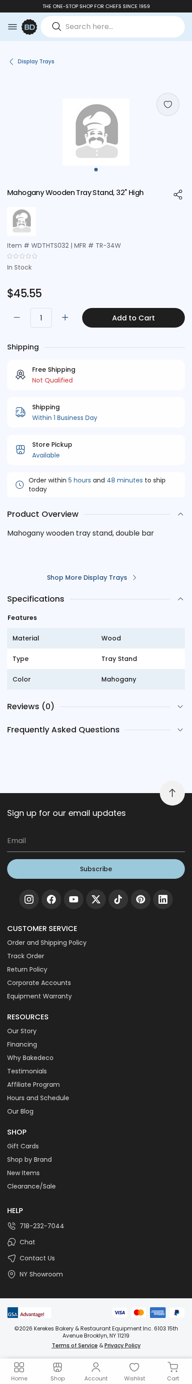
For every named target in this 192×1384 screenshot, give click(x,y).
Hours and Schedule (38, 1097)
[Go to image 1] (96, 169)
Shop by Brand (29, 1159)
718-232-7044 (42, 1226)
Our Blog (20, 1111)
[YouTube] (73, 899)
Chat (27, 1242)
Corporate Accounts (39, 982)
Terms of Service (75, 1345)
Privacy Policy (122, 1345)
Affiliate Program (33, 1084)
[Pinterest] (140, 899)
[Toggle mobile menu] (12, 26)
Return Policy (27, 969)
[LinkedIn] (163, 899)
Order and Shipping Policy (47, 942)
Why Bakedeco (30, 1057)
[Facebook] (51, 899)
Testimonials (27, 1071)
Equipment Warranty (39, 996)
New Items (23, 1172)
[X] (96, 899)
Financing (22, 1044)
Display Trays (36, 61)
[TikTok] (118, 899)
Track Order (25, 956)
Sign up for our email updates (66, 813)
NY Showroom (41, 1274)
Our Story (22, 1031)
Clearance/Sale (31, 1186)
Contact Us (37, 1258)
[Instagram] (29, 899)
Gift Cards (23, 1146)
